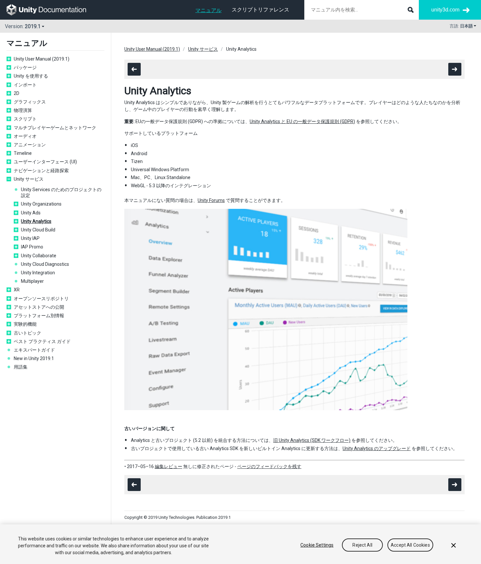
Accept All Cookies (410, 545)
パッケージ (25, 67)
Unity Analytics (36, 221)
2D (16, 93)
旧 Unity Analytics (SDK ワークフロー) (311, 440)
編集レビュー (168, 466)
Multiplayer (32, 281)
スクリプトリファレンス (260, 9)
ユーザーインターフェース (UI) (45, 161)
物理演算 (23, 110)
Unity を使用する (31, 76)
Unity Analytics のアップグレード (377, 448)
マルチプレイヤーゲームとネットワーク (55, 127)
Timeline (23, 153)
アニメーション (30, 144)
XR (17, 289)
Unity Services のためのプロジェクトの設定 (61, 192)
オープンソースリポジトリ (41, 298)
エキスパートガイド (34, 350)
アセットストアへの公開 (39, 307)
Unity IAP (30, 238)
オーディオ (25, 136)
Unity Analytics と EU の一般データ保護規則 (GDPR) (302, 121)
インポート (25, 84)
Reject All (362, 545)
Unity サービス (29, 179)
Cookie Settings (316, 545)
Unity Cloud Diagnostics (45, 264)
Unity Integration (38, 272)
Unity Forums (211, 200)
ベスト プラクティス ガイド (42, 341)
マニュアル (208, 10)
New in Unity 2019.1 (34, 358)
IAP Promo (32, 246)
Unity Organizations (41, 204)
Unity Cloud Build (38, 229)
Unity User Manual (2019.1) (41, 59)
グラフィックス (30, 101)
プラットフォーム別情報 (39, 315)
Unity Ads (31, 212)
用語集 (20, 367)
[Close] (453, 545)
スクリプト (25, 118)
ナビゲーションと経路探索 (41, 170)
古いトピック (27, 333)
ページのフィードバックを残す (269, 466)
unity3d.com (445, 9)
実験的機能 (25, 324)
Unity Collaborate (38, 255)
